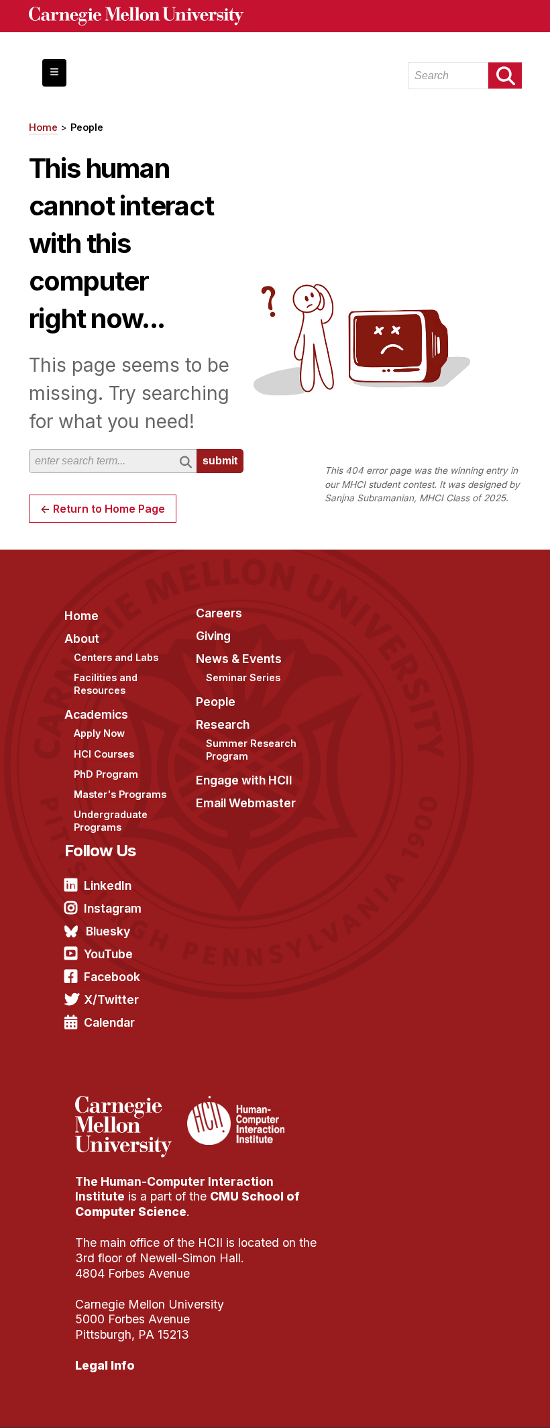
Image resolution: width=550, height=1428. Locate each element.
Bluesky (108, 931)
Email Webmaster (246, 803)
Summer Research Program (251, 749)
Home (43, 127)
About (81, 638)
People (86, 127)
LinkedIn (107, 885)
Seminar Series (243, 677)
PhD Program (106, 774)
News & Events (239, 659)
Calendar (109, 1022)
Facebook (112, 977)
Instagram (113, 908)
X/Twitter (111, 999)
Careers (219, 613)
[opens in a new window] (129, 1104)
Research (223, 724)
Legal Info (105, 1365)
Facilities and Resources (106, 684)
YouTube (108, 954)
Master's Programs (120, 794)
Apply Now (99, 733)
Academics (96, 714)
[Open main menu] (54, 73)
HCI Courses (104, 754)
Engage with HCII (244, 780)
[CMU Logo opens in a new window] (275, 16)
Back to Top (482, 1401)
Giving (213, 636)
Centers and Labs (116, 657)
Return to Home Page (109, 508)
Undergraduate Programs (111, 821)
